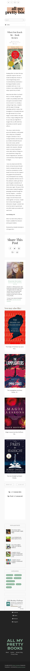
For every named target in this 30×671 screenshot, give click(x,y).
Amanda (12, 602)
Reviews (15, 44)
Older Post (21, 484)
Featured (9, 578)
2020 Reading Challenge (15, 600)
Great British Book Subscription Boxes (16, 538)
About (7, 652)
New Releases (10, 581)
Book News (18, 575)
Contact (12, 652)
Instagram (15, 621)
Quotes (19, 584)
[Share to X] (14, 248)
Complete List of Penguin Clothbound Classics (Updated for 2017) (17, 554)
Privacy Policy (14, 654)
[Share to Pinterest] (19, 248)
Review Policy (19, 652)
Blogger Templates (16, 665)
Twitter (15, 615)
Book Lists (9, 575)
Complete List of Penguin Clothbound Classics (16, 561)
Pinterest (15, 618)
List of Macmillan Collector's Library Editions (16, 546)
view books (22, 608)
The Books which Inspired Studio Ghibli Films (17, 531)
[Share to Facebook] (10, 248)
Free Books (17, 578)
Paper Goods (10, 584)
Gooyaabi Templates (21, 667)
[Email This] (17, 252)
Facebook (15, 612)
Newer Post (9, 484)
